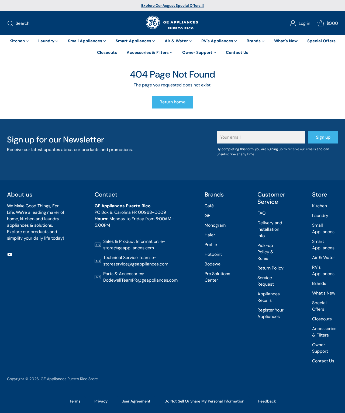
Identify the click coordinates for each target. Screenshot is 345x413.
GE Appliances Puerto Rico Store (69, 378)
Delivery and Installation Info (269, 229)
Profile (211, 244)
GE (207, 215)
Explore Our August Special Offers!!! (172, 5)
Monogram (215, 225)
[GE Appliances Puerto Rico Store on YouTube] (9, 255)
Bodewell (214, 264)
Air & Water (323, 257)
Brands (319, 283)
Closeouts (322, 319)
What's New (323, 293)
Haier (210, 235)
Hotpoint (213, 254)
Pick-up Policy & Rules (265, 252)
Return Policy (270, 268)
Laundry (320, 215)
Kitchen (319, 206)
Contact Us (323, 361)
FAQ (261, 213)
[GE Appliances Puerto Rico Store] (172, 23)
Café (209, 206)
